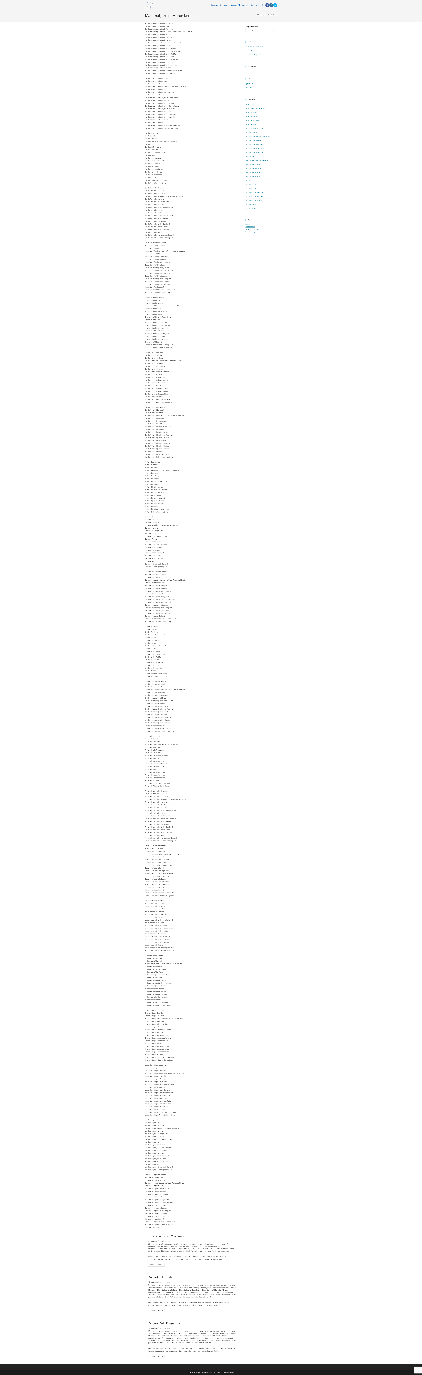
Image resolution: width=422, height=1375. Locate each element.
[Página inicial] (254, 15)
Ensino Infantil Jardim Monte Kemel (168, 1292)
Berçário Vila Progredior (164, 1323)
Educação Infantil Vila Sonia (167, 1246)
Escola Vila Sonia (213, 1251)
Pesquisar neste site (252, 27)
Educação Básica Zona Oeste (166, 1288)
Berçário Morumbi (165, 1244)
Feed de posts (250, 227)
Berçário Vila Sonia (180, 1244)
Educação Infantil (210, 1244)
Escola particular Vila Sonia (174, 1251)
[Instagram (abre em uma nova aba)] (271, 5)
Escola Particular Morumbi (220, 1295)
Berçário (154, 1244)
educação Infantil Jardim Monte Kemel (207, 1288)
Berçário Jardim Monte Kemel (169, 1285)
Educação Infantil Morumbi (254, 140)
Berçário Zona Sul (195, 1244)
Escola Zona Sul (226, 1251)
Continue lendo (157, 1265)
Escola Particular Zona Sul (195, 1251)
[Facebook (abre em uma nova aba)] (267, 5)
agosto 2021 (249, 84)
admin (153, 1241)
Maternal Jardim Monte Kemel (267, 15)
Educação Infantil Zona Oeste (189, 1290)
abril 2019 (249, 88)
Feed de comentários (252, 229)
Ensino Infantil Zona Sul (185, 1249)
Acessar (248, 224)
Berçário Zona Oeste (219, 1285)
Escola (198, 1249)
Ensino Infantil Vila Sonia (166, 1249)
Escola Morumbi (208, 1249)
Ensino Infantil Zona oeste (254, 172)
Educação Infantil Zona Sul (188, 1246)
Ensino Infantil (205, 1246)
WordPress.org (250, 232)
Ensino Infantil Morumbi (192, 1292)
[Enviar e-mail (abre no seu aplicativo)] (275, 5)
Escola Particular (222, 1249)
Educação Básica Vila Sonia (166, 1236)
